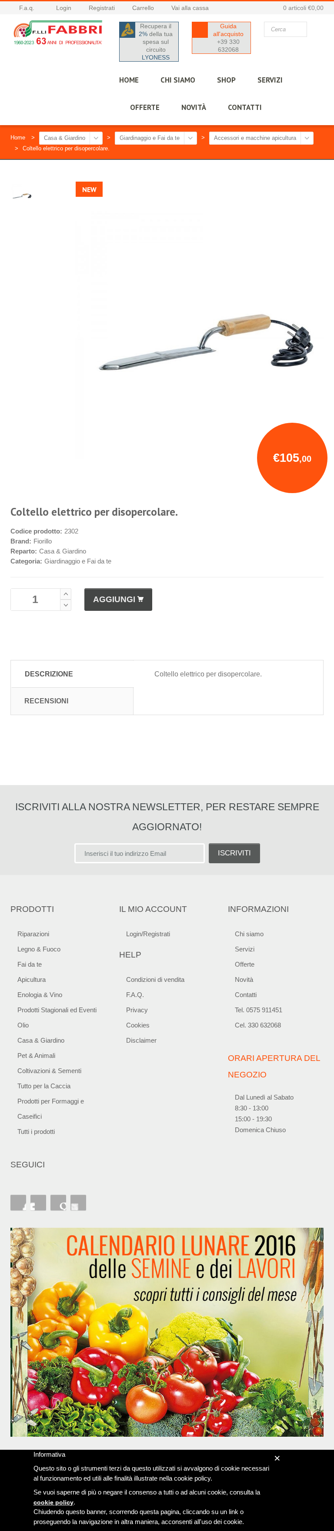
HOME (129, 80)
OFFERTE (145, 107)
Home (17, 137)
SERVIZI (270, 80)
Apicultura (31, 979)
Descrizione (49, 674)
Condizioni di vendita (155, 979)
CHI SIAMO (177, 80)
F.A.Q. (135, 994)
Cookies (138, 1025)
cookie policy (53, 1502)
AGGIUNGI (114, 599)
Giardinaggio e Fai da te (150, 138)
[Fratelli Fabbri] (58, 33)
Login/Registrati (148, 934)
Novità (193, 107)
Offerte (244, 964)
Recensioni (46, 701)
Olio (23, 1025)
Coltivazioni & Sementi (49, 1070)
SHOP (226, 80)
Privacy (137, 1010)
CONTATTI (245, 107)
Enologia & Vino (39, 994)
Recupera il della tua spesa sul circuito (156, 42)
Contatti (246, 994)
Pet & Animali (36, 1055)
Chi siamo (249, 934)
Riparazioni (33, 934)
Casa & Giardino (64, 138)
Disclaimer (141, 1040)
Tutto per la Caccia (43, 1086)
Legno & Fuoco (38, 949)
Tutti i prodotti (36, 1131)
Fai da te (29, 964)
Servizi (244, 949)
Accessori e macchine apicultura (255, 138)
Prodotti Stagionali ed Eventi (57, 1010)
